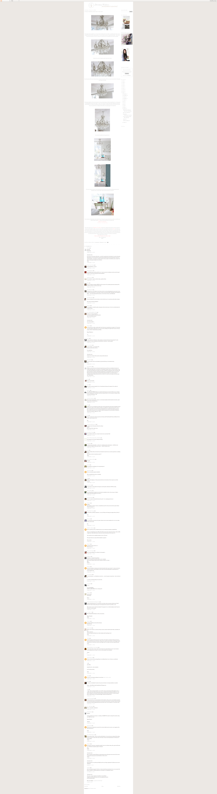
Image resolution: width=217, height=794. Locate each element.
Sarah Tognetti (89, 725)
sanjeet (88, 675)
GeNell (88, 638)
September (125, 98)
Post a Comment (86, 784)
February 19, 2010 (91, 741)
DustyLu (88, 390)
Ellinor (88, 248)
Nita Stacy (88, 518)
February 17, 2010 (91, 732)
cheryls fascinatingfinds (90, 698)
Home (102, 786)
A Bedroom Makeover (126, 120)
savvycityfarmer (89, 345)
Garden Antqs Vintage (90, 265)
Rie (87, 478)
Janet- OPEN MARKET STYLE (92, 312)
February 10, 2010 (91, 252)
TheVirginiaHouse (90, 270)
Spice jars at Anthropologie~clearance (127, 114)
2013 (123, 88)
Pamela (88, 681)
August (124, 99)
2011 (123, 91)
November (125, 95)
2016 (123, 83)
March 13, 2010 (90, 765)
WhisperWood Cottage (90, 510)
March (124, 107)
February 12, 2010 (91, 695)
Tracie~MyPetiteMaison (90, 734)
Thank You (124, 119)
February (124, 108)
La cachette (89, 583)
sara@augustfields (90, 497)
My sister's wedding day (126, 112)
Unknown (88, 325)
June (87, 379)
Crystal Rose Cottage (90, 432)
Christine (88, 767)
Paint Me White (89, 366)
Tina (87, 404)
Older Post (118, 786)
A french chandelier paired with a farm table (127, 117)
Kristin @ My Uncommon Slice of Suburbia (93, 437)
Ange (88, 450)
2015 (123, 85)
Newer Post (86, 786)
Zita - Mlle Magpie (90, 706)
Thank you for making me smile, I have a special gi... (127, 110)
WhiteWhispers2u (90, 289)
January (124, 122)
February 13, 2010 (91, 709)
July (124, 101)
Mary (88, 282)
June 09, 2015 (90, 782)
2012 (123, 89)
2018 (123, 82)
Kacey (88, 338)
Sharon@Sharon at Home (91, 459)
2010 (123, 92)
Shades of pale (89, 627)
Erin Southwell (89, 470)
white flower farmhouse (90, 398)
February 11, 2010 (91, 541)
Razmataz (88, 305)
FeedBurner (129, 75)
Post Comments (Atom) (92, 788)
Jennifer (88, 464)
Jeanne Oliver (89, 485)
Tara (87, 689)
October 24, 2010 (91, 771)
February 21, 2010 (91, 750)
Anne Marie (89, 443)
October (124, 96)
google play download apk (98, 780)
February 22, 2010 (91, 758)
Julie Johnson (89, 359)
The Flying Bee (89, 711)
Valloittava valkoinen (90, 527)
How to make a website (107, 677)
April (124, 105)
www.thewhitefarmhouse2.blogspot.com (93, 601)
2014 (123, 86)
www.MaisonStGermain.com (91, 424)
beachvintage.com (90, 657)
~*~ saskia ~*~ (89, 612)
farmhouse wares (89, 277)
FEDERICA (89, 556)
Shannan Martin (89, 490)
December (125, 94)
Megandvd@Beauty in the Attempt (92, 647)
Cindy (88, 384)
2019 (123, 80)
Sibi (87, 415)
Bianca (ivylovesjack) (90, 550)
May (124, 104)
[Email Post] (107, 242)
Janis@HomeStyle (90, 297)
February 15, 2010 (91, 723)
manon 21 (88, 592)
